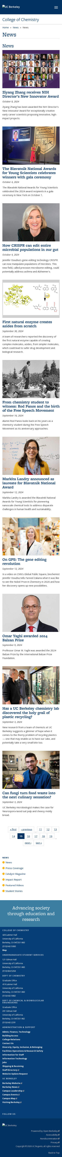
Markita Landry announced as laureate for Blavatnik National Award (28, 483)
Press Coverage (14, 868)
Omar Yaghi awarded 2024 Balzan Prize (24, 637)
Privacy (55, 1142)
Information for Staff (13, 1054)
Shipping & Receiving (13, 1066)
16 (29, 837)
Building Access (10, 1035)
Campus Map (9, 1098)
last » (40, 842)
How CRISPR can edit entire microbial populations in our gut (30, 247)
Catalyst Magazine (16, 873)
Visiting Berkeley (12, 1102)
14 (14, 837)
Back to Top (54, 1152)
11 (41, 830)
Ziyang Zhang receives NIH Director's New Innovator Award (30, 94)
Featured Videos (15, 885)
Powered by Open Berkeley (45, 1131)
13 (56, 830)
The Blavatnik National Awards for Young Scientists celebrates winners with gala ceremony (29, 172)
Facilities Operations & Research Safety (22, 1051)
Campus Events (11, 1094)
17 (36, 837)
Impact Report (14, 879)
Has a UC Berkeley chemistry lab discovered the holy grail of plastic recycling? (30, 712)
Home (5, 27)
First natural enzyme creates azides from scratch (27, 323)
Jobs (4, 1062)
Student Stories (14, 891)
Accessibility (53, 1134)
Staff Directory (10, 1070)
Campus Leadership (13, 1090)
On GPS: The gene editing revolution (24, 561)
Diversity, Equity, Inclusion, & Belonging (22, 1047)
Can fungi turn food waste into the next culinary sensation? (28, 794)
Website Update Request (15, 1073)
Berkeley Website (12, 1083)
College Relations (11, 1039)
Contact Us (8, 1043)
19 (51, 837)
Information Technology (14, 1058)
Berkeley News (10, 1087)
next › (29, 842)
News (16, 27)
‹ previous (27, 829)
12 (49, 830)
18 (44, 837)
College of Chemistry (20, 19)
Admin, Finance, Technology (16, 1031)
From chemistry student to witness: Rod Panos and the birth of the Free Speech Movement (31, 406)
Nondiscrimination (50, 1138)
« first (14, 829)
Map (4, 950)
